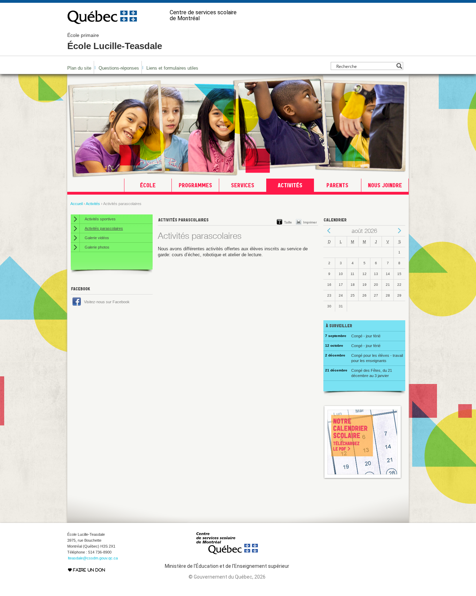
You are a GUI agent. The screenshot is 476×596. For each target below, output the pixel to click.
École (148, 185)
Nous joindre (385, 185)
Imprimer (310, 222)
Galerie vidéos (97, 238)
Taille (288, 222)
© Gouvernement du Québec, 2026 (227, 577)
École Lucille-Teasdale (114, 41)
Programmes (195, 185)
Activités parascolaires (104, 228)
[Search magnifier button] (399, 66)
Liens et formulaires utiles (172, 68)
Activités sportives (100, 219)
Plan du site (79, 68)
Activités (290, 185)
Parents (337, 185)
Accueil (76, 204)
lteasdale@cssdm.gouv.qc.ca (93, 558)
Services (242, 185)
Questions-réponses (119, 68)
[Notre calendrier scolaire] (362, 477)
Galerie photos (97, 247)
